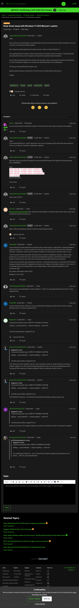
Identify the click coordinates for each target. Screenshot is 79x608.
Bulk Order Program (8, 583)
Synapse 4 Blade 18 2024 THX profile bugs (17, 529)
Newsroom (39, 577)
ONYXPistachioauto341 (17, 409)
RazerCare (27, 582)
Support (27, 568)
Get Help (27, 571)
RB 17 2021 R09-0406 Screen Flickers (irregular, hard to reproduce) (26, 541)
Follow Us (49, 568)
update (47, 85)
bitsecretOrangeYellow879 (18, 347)
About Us (38, 571)
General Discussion (43, 15)
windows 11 (14, 85)
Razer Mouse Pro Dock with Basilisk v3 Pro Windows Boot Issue (24, 547)
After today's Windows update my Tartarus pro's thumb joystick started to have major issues (34, 535)
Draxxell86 (12, 244)
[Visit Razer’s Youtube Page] (48, 583)
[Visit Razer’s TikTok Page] (48, 586)
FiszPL (11, 123)
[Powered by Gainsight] (39, 559)
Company (38, 568)
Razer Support (8, 538)
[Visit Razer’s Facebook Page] (48, 571)
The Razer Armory (29, 15)
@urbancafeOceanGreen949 (18, 212)
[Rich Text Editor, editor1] (39, 494)
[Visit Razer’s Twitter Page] (48, 580)
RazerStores (6, 571)
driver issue (38, 85)
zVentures (38, 580)
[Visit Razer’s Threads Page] (48, 577)
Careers (38, 574)
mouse (23, 85)
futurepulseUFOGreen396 (17, 437)
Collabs (16, 583)
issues (30, 85)
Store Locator (6, 577)
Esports (16, 580)
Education (5, 586)
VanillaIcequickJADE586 (17, 286)
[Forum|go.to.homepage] (16, 4)
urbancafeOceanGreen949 (17, 36)
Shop (4, 568)
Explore (16, 568)
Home (3, 15)
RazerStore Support (30, 579)
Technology (17, 571)
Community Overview (14, 15)
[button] (2, 4)
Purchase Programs (8, 580)
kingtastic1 (13, 320)
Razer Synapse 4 (8, 526)
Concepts (16, 577)
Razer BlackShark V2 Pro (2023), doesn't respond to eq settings (24, 523)
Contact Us (39, 583)
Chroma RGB (17, 574)
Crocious (12, 209)
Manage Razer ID (29, 585)
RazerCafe (5, 574)
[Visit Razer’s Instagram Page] (48, 574)
